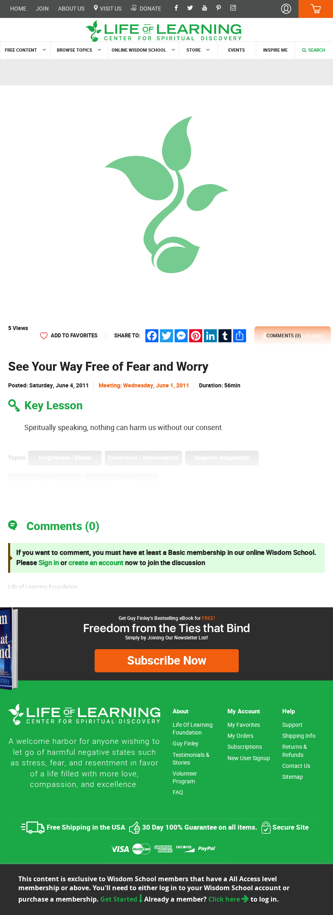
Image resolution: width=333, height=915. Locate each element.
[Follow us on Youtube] (208, 8)
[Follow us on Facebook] (180, 8)
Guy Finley (186, 744)
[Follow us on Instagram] (237, 8)
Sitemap (292, 777)
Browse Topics (74, 50)
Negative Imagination (222, 458)
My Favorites (243, 725)
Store (193, 50)
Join (42, 9)
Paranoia (45, 480)
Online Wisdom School (139, 50)
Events (236, 50)
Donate (149, 8)
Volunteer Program (185, 777)
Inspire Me (275, 50)
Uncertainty (122, 480)
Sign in (49, 563)
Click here (225, 899)
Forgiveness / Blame (65, 458)
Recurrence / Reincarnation (143, 458)
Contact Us (296, 766)
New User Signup (248, 758)
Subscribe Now (166, 660)
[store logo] (166, 31)
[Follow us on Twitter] (194, 8)
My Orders (240, 736)
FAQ (178, 792)
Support (292, 725)
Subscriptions (244, 747)
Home (18, 9)
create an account (96, 563)
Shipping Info (299, 736)
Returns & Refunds (294, 751)
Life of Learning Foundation (193, 729)
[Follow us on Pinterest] (222, 8)
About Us (71, 9)
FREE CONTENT (21, 50)
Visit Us (110, 8)
